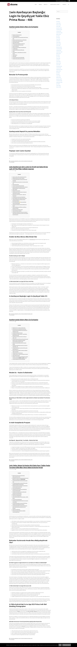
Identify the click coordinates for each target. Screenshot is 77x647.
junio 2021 (58, 72)
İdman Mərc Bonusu (16, 42)
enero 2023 (58, 45)
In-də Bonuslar (15, 48)
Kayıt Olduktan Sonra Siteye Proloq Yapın (20, 198)
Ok (60, 645)
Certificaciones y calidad (54, 4)
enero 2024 (58, 26)
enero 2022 (58, 64)
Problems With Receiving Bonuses (18, 49)
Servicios (45, 4)
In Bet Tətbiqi (15, 189)
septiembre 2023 (59, 32)
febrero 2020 (58, 87)
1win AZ (13, 162)
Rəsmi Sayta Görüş (16, 184)
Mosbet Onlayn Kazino (16, 190)
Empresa (40, 4)
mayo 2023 (58, 39)
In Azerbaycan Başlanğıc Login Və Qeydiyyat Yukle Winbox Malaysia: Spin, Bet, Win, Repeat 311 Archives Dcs (20, 213)
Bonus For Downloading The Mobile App (19, 47)
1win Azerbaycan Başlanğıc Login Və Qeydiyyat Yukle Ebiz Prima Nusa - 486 (21, 313)
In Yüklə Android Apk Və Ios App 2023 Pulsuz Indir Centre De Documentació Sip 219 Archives (20, 507)
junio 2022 (58, 56)
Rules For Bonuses (16, 46)
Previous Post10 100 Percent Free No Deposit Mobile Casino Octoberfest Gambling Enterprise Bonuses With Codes (20, 340)
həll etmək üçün (32, 239)
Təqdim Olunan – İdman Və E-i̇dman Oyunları (20, 354)
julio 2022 (58, 55)
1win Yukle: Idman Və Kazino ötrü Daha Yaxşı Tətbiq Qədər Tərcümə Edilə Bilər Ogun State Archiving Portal (29, 466)
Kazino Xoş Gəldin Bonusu (17, 495)
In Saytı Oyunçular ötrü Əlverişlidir (18, 185)
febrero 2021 (58, 77)
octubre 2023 (58, 31)
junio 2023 (58, 37)
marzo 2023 (58, 42)
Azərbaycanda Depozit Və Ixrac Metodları (19, 39)
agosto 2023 (58, 34)
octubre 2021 (58, 67)
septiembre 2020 (59, 82)
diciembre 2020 (59, 79)
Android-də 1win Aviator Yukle (18, 209)
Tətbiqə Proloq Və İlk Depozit (18, 352)
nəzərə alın (23, 625)
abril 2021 (58, 74)
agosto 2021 (58, 71)
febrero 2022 (58, 63)
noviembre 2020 (59, 80)
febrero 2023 (58, 44)
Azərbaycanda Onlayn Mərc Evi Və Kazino (23, 27)
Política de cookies (66, 645)
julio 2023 (58, 36)
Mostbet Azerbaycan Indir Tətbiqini (18, 178)
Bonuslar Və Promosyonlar (17, 34)
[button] (48, 4)
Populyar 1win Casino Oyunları (18, 41)
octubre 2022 (58, 50)
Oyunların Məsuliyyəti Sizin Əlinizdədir (19, 359)
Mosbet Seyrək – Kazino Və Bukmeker (19, 327)
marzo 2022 (58, 61)
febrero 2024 (58, 24)
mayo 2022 (58, 58)
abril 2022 (58, 60)
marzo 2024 (58, 23)
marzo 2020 (58, 85)
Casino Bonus (15, 54)
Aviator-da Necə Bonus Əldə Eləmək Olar (19, 176)
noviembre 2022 (59, 48)
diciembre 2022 (59, 47)
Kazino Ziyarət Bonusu (16, 509)
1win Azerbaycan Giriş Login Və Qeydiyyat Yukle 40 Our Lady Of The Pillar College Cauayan (28, 168)
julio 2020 (58, 83)
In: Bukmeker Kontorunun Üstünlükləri (19, 197)
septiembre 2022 (59, 52)
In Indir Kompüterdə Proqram (18, 332)
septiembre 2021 (59, 69)
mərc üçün (33, 376)
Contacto (64, 4)
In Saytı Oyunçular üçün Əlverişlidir (18, 57)
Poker (14, 51)
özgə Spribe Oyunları (16, 355)
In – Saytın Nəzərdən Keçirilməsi (18, 44)
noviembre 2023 (59, 29)
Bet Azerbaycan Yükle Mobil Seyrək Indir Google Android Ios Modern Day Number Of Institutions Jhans (20, 330)
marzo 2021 (58, 75)
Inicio (36, 4)
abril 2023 (58, 40)
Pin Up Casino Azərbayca (17, 488)
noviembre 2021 (59, 66)
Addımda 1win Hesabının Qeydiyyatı (19, 43)
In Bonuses (14, 56)
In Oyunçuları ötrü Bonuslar (17, 499)
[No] (75, 645)
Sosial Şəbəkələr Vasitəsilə (17, 210)
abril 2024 (58, 21)
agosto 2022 (58, 53)
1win (40, 135)
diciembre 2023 (59, 28)
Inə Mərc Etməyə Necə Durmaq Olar (19, 58)
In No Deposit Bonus (16, 36)
